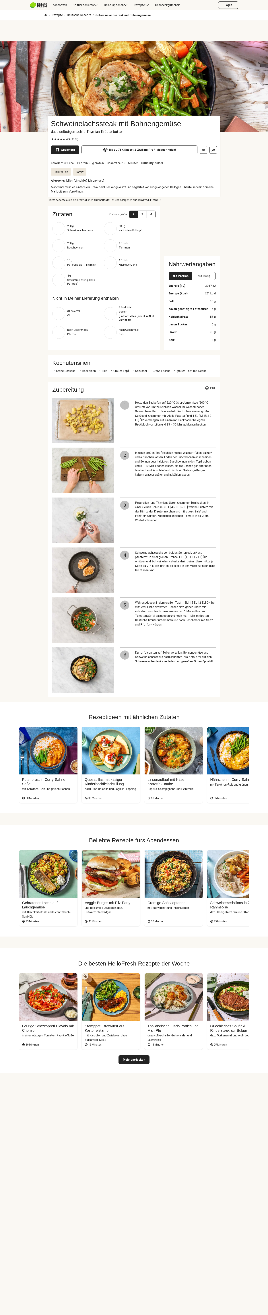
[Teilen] (213, 150)
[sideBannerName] (192, 229)
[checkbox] (52, 139)
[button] (104, 214)
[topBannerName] (134, 31)
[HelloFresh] (38, 5)
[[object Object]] (203, 150)
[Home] (45, 15)
